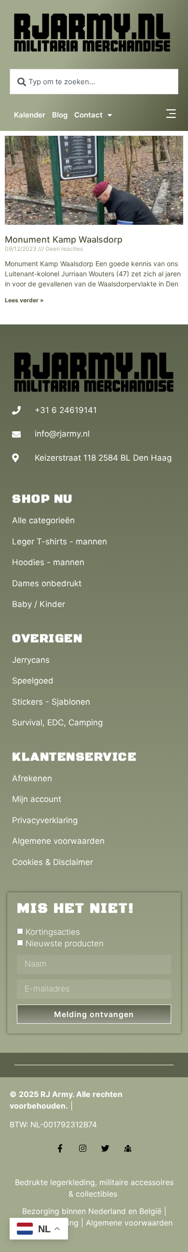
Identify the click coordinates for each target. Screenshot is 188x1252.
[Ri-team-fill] (127, 1148)
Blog (59, 114)
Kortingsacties (53, 932)
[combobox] (94, 81)
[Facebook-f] (60, 1148)
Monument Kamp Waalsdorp (63, 239)
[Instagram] (82, 1148)
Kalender (29, 114)
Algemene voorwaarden (129, 1222)
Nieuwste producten (65, 943)
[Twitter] (105, 1148)
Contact (88, 114)
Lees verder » (24, 300)
